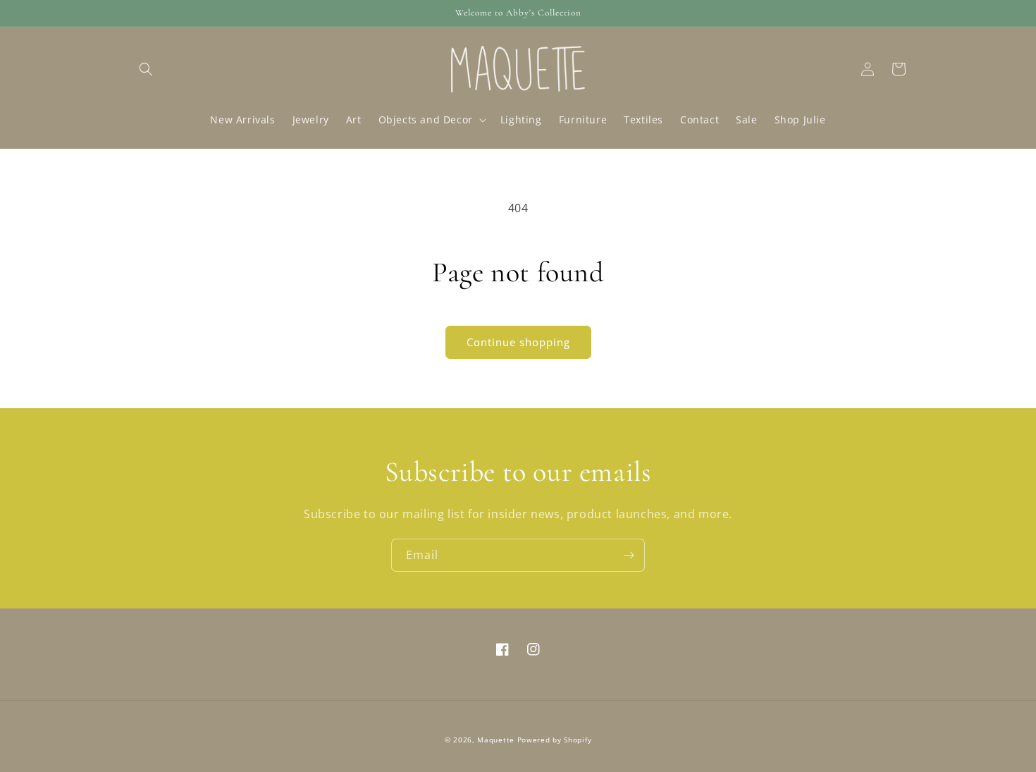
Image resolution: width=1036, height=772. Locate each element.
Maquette (495, 740)
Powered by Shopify (554, 740)
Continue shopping (518, 342)
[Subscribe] (628, 555)
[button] (145, 69)
